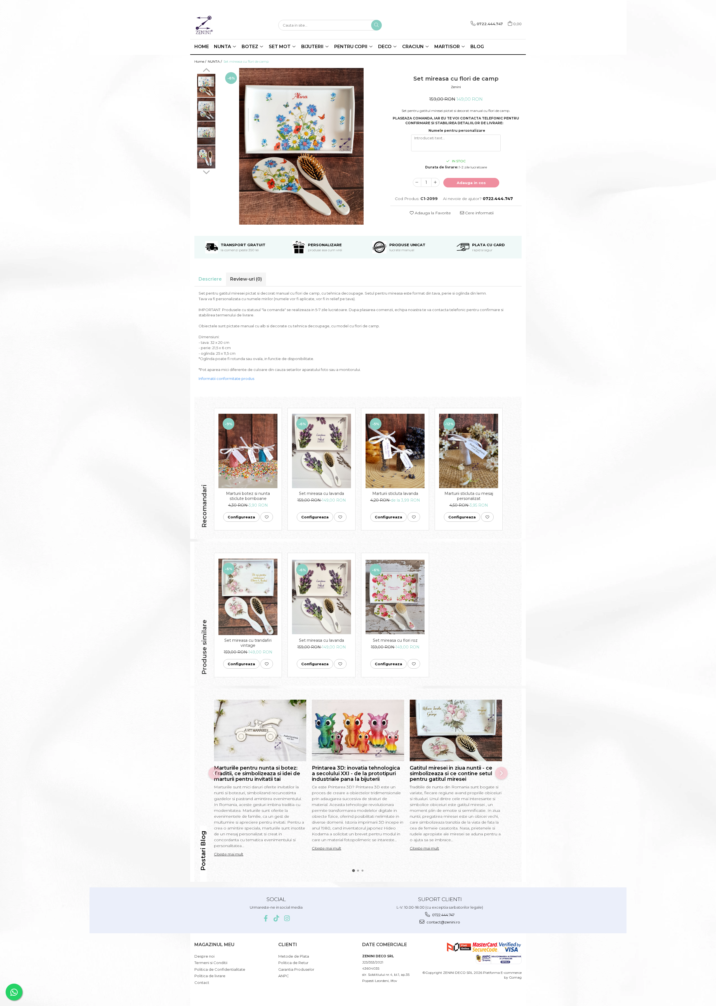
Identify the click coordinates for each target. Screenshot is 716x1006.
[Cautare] (376, 25)
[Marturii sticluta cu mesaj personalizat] (468, 451)
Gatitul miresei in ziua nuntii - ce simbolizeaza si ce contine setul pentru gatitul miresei (451, 773)
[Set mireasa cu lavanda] (321, 451)
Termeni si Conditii (210, 962)
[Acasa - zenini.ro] (222, 25)
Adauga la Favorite (432, 212)
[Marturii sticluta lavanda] (395, 451)
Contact (201, 982)
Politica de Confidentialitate (219, 969)
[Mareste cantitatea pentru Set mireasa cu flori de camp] (435, 182)
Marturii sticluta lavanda (395, 493)
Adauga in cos (471, 182)
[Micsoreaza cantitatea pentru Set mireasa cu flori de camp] (417, 182)
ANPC (283, 976)
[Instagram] (287, 918)
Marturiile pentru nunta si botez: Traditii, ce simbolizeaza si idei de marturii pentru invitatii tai (257, 773)
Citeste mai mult (228, 854)
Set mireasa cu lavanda (321, 493)
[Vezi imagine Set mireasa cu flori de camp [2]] (206, 133)
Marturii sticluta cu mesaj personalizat (468, 496)
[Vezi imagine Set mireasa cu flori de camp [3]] (206, 156)
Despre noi (204, 956)
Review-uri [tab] (246, 279)
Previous (206, 71)
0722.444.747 (442, 915)
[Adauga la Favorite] (266, 517)
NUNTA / (215, 61)
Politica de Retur (293, 962)
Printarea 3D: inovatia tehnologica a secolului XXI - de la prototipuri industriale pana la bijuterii (356, 773)
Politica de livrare (209, 976)
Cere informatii (479, 212)
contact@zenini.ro (443, 922)
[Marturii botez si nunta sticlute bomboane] (247, 451)
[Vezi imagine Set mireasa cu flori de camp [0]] (206, 85)
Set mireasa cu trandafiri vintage (248, 643)
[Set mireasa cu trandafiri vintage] (247, 597)
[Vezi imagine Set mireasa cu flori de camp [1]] (206, 109)
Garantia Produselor (296, 969)
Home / (200, 61)
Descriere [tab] (210, 279)
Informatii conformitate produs (226, 378)
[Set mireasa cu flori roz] (395, 597)
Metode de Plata (293, 956)
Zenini (456, 87)
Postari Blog (203, 851)
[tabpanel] (301, 146)
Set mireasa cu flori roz (395, 640)
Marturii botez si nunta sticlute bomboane (248, 496)
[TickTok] (276, 918)
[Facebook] (265, 918)
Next (206, 171)
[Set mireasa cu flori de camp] (301, 146)
